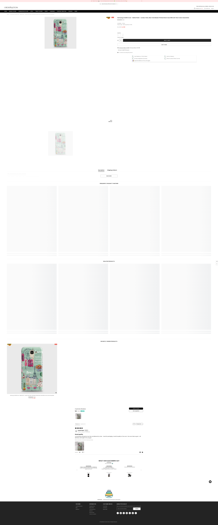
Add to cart (167, 40)
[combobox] (109, 4)
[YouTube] (133, 513)
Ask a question (136, 411)
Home (8, 14)
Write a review (136, 408)
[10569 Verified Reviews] (109, 498)
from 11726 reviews (108, 463)
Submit (137, 508)
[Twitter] (136, 513)
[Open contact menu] (210, 481)
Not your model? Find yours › (123, 50)
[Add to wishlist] (120, 40)
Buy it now (164, 44)
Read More (108, 176)
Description (101, 170)
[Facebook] (118, 513)
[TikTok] (127, 513)
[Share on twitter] (142, 452)
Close (141, 1)
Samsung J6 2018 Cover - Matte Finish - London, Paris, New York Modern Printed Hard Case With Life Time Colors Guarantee (32, 395)
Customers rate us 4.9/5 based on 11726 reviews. (111, 499)
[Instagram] (121, 513)
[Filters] (134, 424)
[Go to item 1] (78, 416)
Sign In (212, 8)
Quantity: (119, 32)
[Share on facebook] (140, 452)
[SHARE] (118, 40)
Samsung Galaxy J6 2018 (124, 47)
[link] (32, 253)
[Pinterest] (124, 513)
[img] (109, 462)
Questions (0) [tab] (83, 423)
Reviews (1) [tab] (77, 423)
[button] (119, 19)
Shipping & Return (112, 170)
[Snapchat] (130, 513)
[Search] (108, 4)
